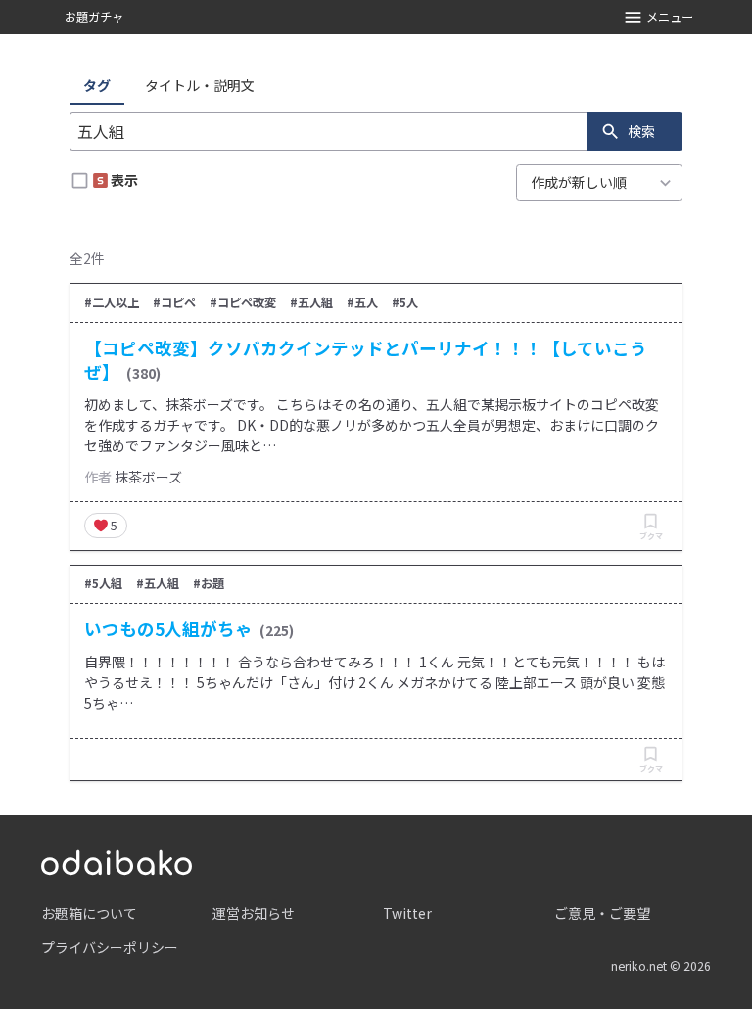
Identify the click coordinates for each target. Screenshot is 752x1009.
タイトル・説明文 (200, 85)
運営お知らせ (253, 913)
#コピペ (174, 302)
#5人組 (103, 583)
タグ (97, 85)
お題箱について (89, 913)
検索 (641, 131)
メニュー (669, 16)
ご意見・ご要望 (602, 913)
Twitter (407, 913)
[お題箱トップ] (116, 860)
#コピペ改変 (243, 302)
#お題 (208, 583)
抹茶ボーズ (148, 476)
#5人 (405, 302)
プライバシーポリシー (109, 947)
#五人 (362, 302)
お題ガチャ (94, 16)
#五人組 (311, 302)
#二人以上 (111, 302)
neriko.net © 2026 (661, 966)
